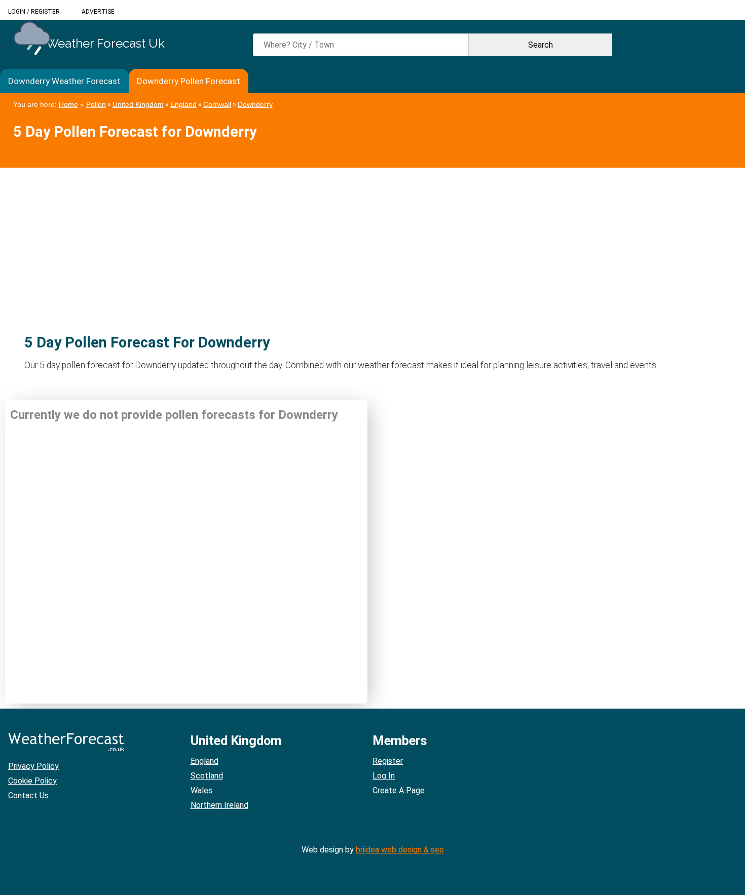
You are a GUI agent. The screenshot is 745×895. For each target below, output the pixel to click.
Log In (383, 776)
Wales (201, 790)
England (183, 104)
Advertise (98, 11)
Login (16, 11)
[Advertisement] (304, 238)
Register (45, 11)
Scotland (207, 776)
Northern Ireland (219, 805)
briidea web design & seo (400, 849)
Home (68, 104)
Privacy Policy (33, 766)
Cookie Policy (32, 781)
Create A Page (398, 790)
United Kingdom (138, 104)
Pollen (96, 104)
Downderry (255, 104)
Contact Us (28, 795)
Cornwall (217, 104)
